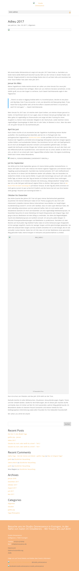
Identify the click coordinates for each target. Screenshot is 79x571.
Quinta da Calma (35, 137)
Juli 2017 (11, 491)
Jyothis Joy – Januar (14, 437)
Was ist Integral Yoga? (54, 456)
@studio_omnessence (39, 562)
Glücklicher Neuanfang (22, 459)
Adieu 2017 (12, 440)
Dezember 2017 (13, 482)
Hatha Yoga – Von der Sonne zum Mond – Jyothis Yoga (26, 456)
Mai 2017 (11, 494)
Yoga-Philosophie (14, 513)
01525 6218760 (19, 542)
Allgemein (31, 25)
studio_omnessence (37, 566)
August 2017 (12, 488)
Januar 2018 (12, 478)
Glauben (11, 507)
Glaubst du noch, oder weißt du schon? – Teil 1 (24, 447)
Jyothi (10, 459)
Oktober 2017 (12, 485)
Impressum (12, 548)
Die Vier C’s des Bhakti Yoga (17, 434)
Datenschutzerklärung (15, 550)
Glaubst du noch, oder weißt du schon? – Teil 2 (24, 443)
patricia (13, 25)
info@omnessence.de (19, 544)
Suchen (67, 424)
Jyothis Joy (11, 510)
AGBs (10, 553)
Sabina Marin (12, 463)
